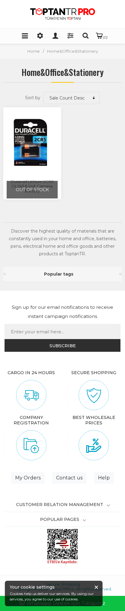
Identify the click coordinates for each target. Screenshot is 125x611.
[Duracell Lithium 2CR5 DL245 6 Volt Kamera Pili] (32, 142)
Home (33, 51)
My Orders (28, 478)
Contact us (69, 478)
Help (104, 478)
